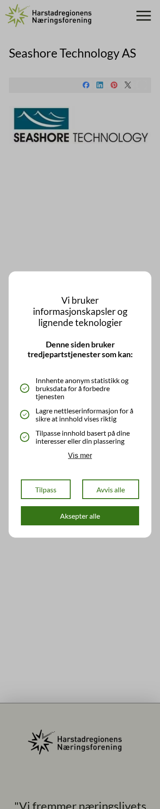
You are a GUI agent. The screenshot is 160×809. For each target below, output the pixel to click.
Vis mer (80, 455)
